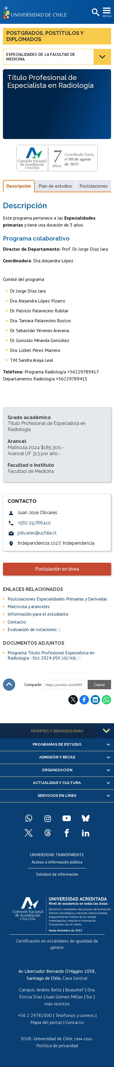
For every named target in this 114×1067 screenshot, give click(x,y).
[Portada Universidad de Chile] (36, 12)
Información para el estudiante (38, 614)
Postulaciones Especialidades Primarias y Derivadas (57, 598)
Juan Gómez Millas (64, 997)
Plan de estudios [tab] (55, 186)
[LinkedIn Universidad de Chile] (85, 833)
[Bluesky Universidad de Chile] (85, 818)
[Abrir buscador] (95, 12)
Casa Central (75, 978)
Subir (9, 684)
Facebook (84, 699)
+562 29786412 (34, 523)
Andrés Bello (49, 990)
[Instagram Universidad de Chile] (47, 818)
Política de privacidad (57, 1045)
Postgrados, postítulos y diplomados (45, 36)
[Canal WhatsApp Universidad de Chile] (28, 818)
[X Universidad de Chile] (28, 833)
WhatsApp (106, 699)
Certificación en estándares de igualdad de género (57, 944)
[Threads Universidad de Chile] (47, 833)
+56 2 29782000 (35, 1015)
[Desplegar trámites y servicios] (106, 730)
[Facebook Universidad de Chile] (66, 833)
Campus (26, 990)
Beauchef (74, 990)
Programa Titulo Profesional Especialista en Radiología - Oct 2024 (51, 655)
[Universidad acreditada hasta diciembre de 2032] (61, 912)
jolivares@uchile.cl (37, 533)
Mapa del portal (46, 1022)
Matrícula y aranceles (29, 606)
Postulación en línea (57, 569)
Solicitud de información (57, 874)
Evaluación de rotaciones (32, 629)
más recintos (57, 1004)
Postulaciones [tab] (94, 186)
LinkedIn (95, 699)
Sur (89, 997)
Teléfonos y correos (74, 1015)
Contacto (17, 621)
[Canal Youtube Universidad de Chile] (66, 818)
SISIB (26, 1038)
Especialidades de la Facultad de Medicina (40, 57)
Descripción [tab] (18, 186)
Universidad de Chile (53, 1038)
